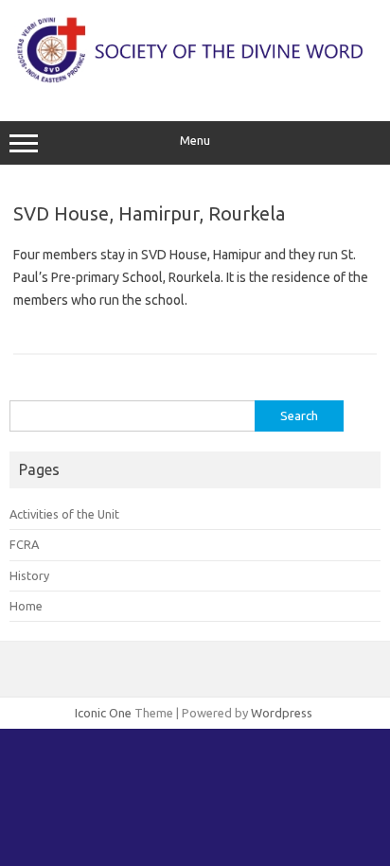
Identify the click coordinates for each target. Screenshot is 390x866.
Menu (195, 140)
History (29, 575)
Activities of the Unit (64, 514)
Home (26, 605)
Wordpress (281, 712)
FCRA (24, 544)
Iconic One (103, 712)
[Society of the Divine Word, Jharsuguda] (195, 81)
